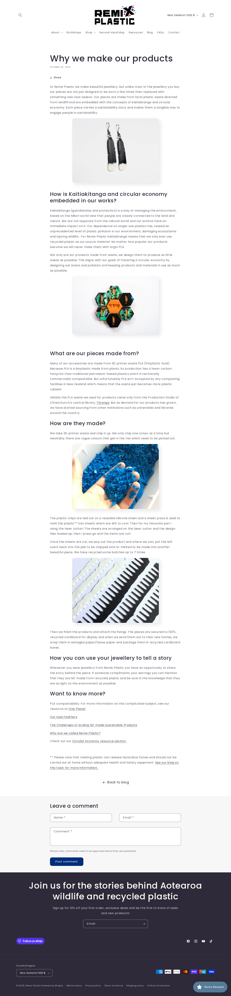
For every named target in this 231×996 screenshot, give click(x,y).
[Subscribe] (144, 924)
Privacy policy (93, 985)
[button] (20, 15)
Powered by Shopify (52, 985)
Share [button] (57, 77)
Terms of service (113, 985)
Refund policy (74, 985)
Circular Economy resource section (99, 741)
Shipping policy (135, 985)
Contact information (158, 985)
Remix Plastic (33, 985)
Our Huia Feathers (63, 717)
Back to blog (118, 782)
